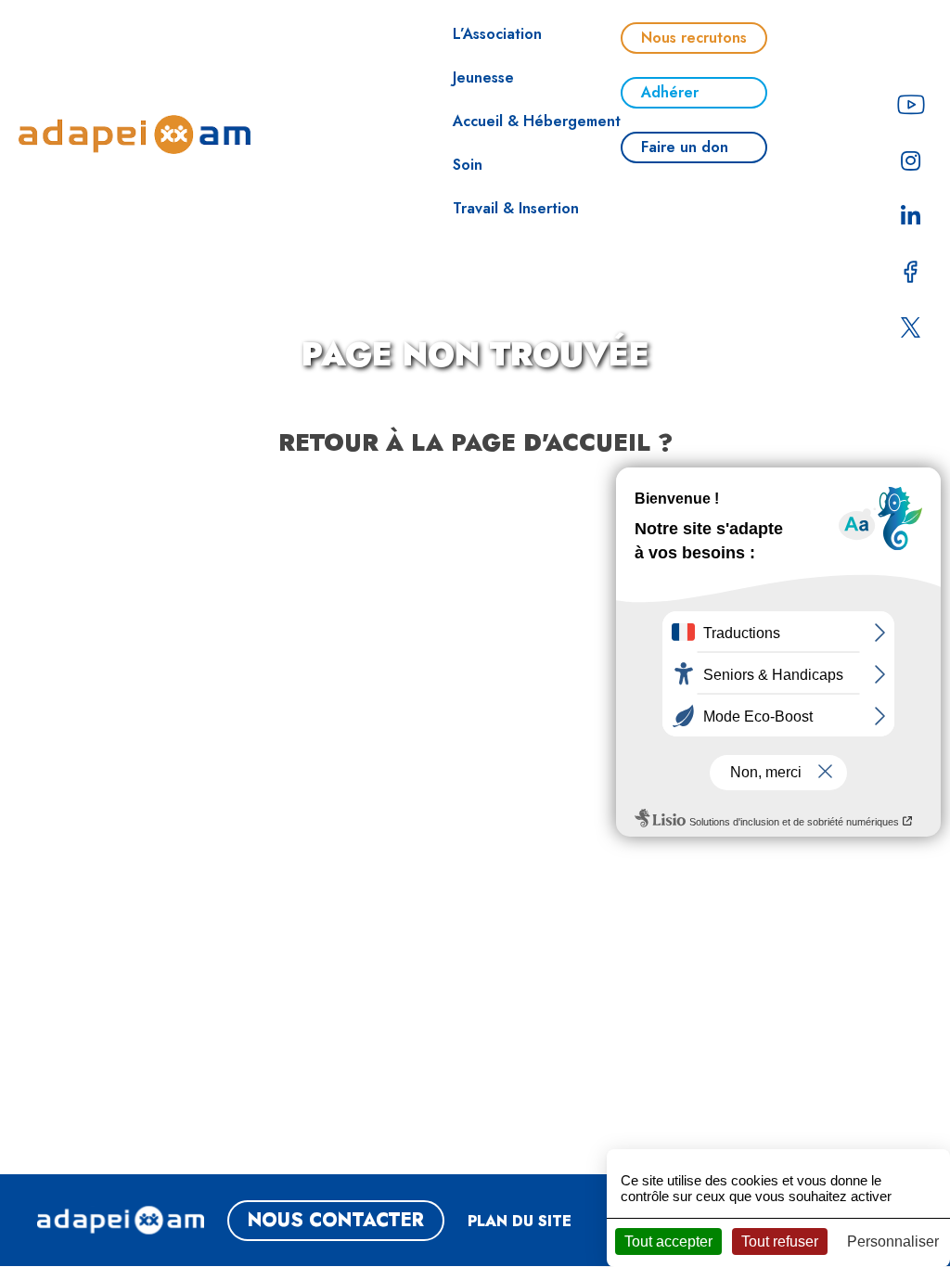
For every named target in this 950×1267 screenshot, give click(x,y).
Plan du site (519, 1221)
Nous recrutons (694, 37)
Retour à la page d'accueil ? (475, 442)
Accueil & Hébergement (537, 121)
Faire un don (684, 147)
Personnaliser (893, 1241)
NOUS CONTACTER (336, 1220)
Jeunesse (483, 77)
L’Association (497, 34)
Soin (467, 164)
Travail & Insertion (516, 208)
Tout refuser (779, 1241)
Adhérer (670, 92)
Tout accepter (668, 1241)
